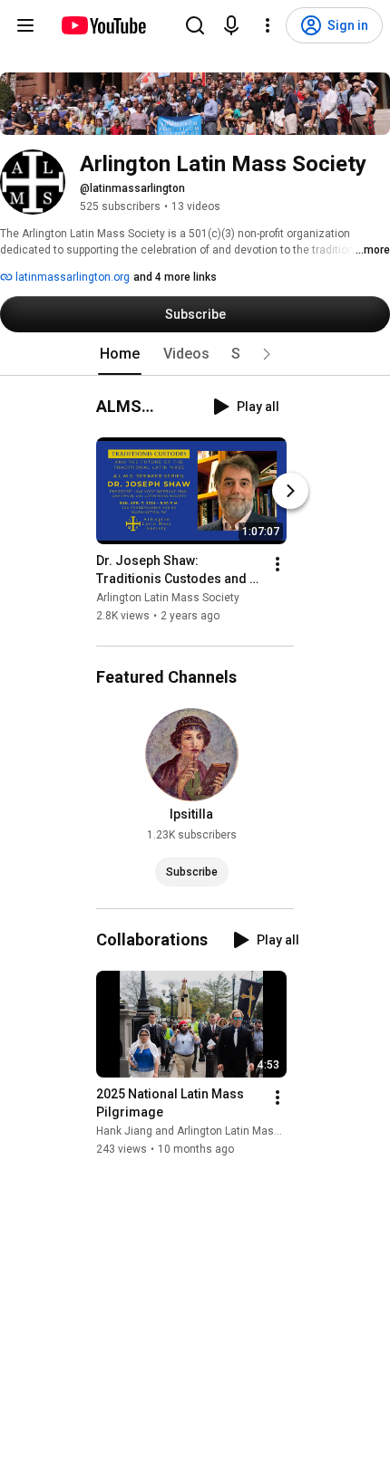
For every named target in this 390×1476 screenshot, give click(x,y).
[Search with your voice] (231, 25)
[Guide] (25, 25)
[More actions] (277, 564)
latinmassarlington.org (71, 277)
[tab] (119, 354)
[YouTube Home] (103, 25)
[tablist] (195, 354)
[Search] (195, 25)
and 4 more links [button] (175, 277)
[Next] (290, 491)
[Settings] (267, 25)
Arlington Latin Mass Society (167, 597)
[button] (266, 354)
